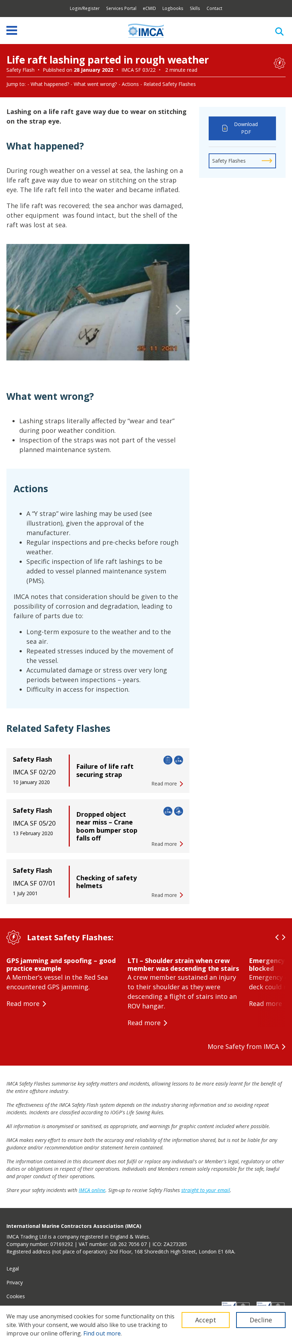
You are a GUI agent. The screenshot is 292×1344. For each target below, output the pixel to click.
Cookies (15, 1296)
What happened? (50, 84)
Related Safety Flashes (170, 84)
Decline (261, 1320)
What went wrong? (95, 84)
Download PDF (246, 128)
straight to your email (205, 1190)
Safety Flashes (229, 160)
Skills (195, 8)
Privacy (14, 1282)
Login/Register (85, 8)
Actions (130, 84)
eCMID (149, 8)
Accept (205, 1320)
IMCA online (92, 1190)
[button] (17, 310)
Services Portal (121, 8)
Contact (214, 8)
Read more (23, 1003)
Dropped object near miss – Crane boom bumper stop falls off (106, 826)
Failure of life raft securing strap (105, 770)
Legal (12, 1268)
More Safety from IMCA (243, 1046)
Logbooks (172, 8)
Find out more (102, 1333)
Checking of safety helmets (106, 882)
